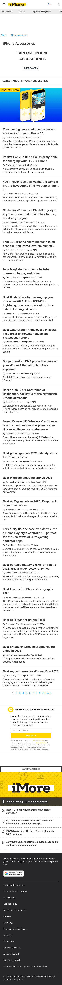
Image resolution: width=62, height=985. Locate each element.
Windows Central (11, 960)
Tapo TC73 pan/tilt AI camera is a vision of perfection (28, 811)
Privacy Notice (41, 743)
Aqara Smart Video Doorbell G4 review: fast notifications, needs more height (29, 822)
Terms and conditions (14, 885)
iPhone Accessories (19, 35)
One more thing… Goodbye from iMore (27, 801)
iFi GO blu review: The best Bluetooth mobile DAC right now (30, 833)
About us (7, 935)
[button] (58, 4)
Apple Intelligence (42, 11)
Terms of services (38, 741)
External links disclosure (15, 929)
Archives (46, 693)
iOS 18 (21, 11)
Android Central (11, 954)
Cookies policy (10, 903)
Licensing (8, 922)
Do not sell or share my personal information (25, 966)
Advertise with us (11, 947)
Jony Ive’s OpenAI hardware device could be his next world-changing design (32, 843)
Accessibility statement (14, 910)
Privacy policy (9, 897)
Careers (7, 916)
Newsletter (8, 941)
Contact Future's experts (15, 891)
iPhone (4, 35)
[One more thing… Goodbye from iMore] (31, 789)
